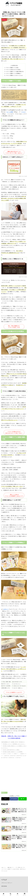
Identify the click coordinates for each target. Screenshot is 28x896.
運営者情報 (4, 886)
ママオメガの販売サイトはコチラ (14, 692)
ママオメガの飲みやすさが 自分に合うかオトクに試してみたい (14, 432)
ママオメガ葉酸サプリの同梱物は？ (13, 73)
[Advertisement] (14, 776)
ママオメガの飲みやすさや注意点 (13, 69)
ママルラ (23, 112)
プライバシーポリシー (6, 882)
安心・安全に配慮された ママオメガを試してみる (14, 326)
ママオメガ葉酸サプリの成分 (12, 67)
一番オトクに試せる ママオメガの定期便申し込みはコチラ (14, 495)
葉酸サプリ (5, 792)
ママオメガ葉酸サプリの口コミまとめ (14, 75)
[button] (25, 455)
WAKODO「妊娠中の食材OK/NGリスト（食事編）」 (11, 749)
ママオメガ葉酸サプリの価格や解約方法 (14, 71)
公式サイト (6, 609)
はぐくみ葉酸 (10, 112)
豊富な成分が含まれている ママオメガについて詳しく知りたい (14, 152)
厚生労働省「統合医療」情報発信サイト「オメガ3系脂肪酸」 (13, 751)
